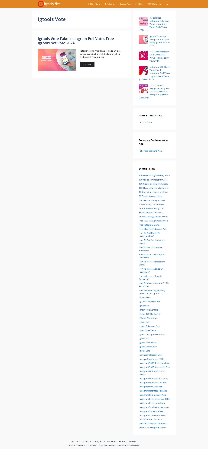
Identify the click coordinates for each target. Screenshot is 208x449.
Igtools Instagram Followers (152, 334)
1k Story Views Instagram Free (153, 192)
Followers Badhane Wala (150, 150)
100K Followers (154, 4)
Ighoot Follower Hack (149, 309)
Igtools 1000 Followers (149, 313)
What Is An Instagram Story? (152, 427)
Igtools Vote (125, 4)
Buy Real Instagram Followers (153, 216)
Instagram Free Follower (150, 386)
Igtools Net (144, 338)
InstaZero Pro (145, 122)
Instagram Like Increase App (152, 394)
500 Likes (139, 4)
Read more (87, 64)
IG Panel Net (145, 297)
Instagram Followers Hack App (153, 378)
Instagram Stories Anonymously (154, 407)
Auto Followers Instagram (151, 208)
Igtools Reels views (147, 342)
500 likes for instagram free (152, 200)
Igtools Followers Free (149, 326)
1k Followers (110, 4)
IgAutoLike (144, 305)
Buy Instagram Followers (151, 212)
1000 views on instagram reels (153, 183)
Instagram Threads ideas (151, 411)
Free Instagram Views (149, 224)
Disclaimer (111, 441)
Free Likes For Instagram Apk (152, 229)
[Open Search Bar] (167, 4)
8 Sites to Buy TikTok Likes (151, 204)
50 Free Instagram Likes (150, 196)
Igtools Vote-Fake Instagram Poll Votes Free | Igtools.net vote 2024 (77, 40)
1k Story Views (94, 4)
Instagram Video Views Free (152, 415)
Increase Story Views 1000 (151, 359)
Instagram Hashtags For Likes (153, 390)
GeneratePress (132, 445)
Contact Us (86, 441)
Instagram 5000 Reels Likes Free (154, 363)
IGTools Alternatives (148, 318)
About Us (75, 441)
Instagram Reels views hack (152, 403)
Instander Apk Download (150, 419)
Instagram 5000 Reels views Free (154, 367)
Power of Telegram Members (153, 423)
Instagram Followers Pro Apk (152, 382)
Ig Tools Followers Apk (149, 301)
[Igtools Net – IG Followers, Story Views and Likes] (49, 4)
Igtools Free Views (147, 330)
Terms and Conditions (127, 441)
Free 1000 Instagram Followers (153, 220)
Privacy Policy (99, 441)
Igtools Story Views (148, 346)
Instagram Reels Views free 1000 (154, 399)
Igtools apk (144, 322)
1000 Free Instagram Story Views (154, 175)
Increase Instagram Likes (150, 354)
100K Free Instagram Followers (153, 188)
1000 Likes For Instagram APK (153, 179)
